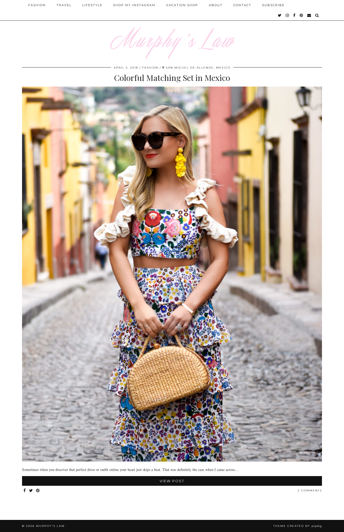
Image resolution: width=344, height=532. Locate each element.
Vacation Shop (182, 5)
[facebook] (294, 15)
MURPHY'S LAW (50, 526)
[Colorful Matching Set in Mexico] (172, 460)
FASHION (150, 67)
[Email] (309, 15)
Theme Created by (297, 526)
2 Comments (310, 490)
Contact (242, 5)
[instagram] (287, 15)
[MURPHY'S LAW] (172, 29)
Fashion (37, 5)
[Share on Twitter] (31, 490)
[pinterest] (301, 15)
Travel (63, 5)
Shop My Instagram (134, 5)
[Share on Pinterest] (38, 490)
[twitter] (280, 15)
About (216, 5)
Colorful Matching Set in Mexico (172, 77)
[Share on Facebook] (25, 490)
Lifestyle (92, 5)
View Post (172, 481)
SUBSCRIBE (273, 5)
